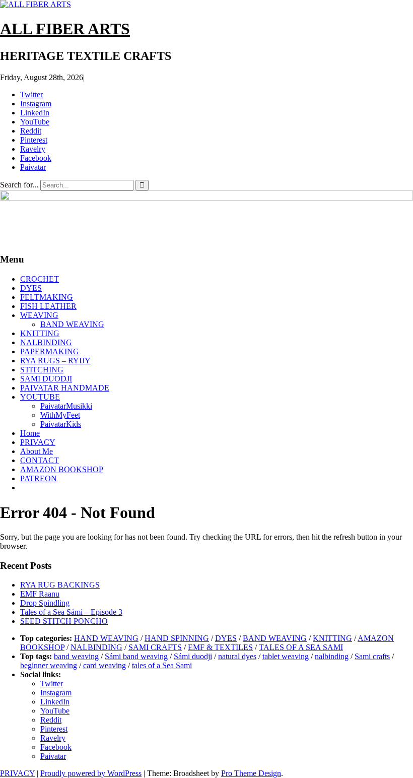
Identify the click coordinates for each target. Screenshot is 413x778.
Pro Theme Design (251, 773)
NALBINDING (46, 342)
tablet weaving (285, 656)
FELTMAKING (46, 297)
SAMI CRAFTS (155, 647)
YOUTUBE (40, 397)
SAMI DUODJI (46, 378)
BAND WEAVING (72, 324)
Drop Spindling (45, 603)
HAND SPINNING (177, 638)
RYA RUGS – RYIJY (55, 360)
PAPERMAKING (49, 351)
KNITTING (39, 333)
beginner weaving (48, 665)
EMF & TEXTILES (220, 647)
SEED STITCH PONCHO (64, 621)
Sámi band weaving (136, 656)
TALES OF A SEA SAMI (301, 647)
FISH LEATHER (48, 306)
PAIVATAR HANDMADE (64, 387)
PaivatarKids (60, 424)
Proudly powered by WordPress (91, 773)
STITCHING (41, 369)
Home (30, 433)
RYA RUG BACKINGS (60, 584)
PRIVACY (37, 442)
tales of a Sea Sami (162, 665)
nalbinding (332, 656)
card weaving (104, 665)
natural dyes (237, 656)
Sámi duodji (193, 656)
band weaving (76, 656)
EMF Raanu (39, 594)
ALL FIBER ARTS (65, 29)
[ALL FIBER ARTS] (206, 197)
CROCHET (39, 279)
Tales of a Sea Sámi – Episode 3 (71, 612)
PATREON (38, 478)
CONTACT (39, 460)
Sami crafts (372, 656)
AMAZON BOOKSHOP (61, 469)
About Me (36, 451)
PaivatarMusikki (66, 406)
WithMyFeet (60, 415)
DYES (31, 288)
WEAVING (39, 315)
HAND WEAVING (106, 638)
